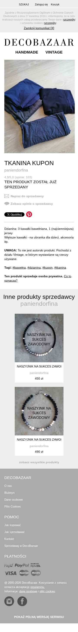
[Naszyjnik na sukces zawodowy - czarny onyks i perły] (39, 338)
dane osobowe (28, 591)
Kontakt (9, 539)
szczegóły (69, 19)
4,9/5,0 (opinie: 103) (18, 177)
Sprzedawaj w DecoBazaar (21, 545)
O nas (8, 485)
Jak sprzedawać (14, 532)
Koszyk (55, 4)
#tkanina (60, 267)
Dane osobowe (13, 499)
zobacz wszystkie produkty (39, 462)
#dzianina (34, 267)
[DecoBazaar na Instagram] (9, 601)
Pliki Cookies (12, 506)
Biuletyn (9, 492)
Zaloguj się (41, 4)
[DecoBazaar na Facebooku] (22, 601)
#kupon (47, 267)
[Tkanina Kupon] (39, 106)
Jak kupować (12, 525)
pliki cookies (47, 591)
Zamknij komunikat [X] (39, 28)
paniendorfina (16, 170)
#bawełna (19, 267)
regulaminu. (37, 587)
